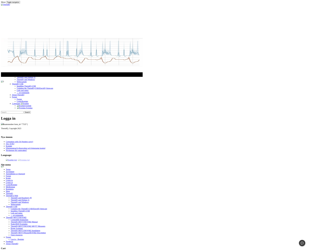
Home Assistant (17, 228)
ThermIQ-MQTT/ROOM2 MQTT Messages (28, 226)
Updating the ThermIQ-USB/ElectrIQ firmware (29, 209)
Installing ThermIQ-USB (20, 211)
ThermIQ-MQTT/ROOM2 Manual (24, 222)
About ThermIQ (12, 244)
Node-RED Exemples (19, 224)
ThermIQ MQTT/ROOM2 (16, 217)
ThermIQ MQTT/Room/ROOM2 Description (28, 233)
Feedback (9, 241)
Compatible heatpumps (19, 220)
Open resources (17, 235)
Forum (8, 237)
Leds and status (16, 213)
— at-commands (17, 215)
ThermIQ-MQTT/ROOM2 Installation (25, 231)
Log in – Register (17, 239)
